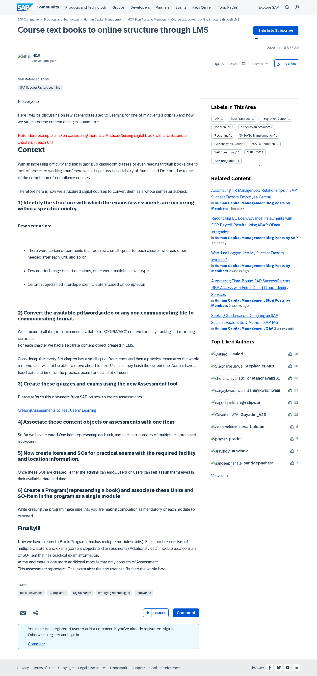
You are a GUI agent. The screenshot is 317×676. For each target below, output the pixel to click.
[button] (278, 64)
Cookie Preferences (165, 668)
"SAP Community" (225, 152)
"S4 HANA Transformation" (257, 135)
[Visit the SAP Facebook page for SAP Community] (270, 668)
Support (138, 668)
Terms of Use (43, 668)
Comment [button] (186, 613)
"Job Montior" (222, 127)
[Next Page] (258, 166)
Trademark (118, 668)
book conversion (31, 593)
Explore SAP (269, 7)
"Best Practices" (240, 119)
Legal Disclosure (91, 668)
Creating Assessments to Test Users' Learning (57, 410)
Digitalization (82, 593)
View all (218, 476)
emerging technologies (114, 593)
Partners (163, 7)
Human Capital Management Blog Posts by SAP (256, 238)
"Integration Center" (274, 119)
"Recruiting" (221, 135)
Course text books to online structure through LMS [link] (205, 19)
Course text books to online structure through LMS (113, 29)
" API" (216, 119)
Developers (140, 7)
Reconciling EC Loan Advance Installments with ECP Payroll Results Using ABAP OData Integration (251, 225)
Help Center (202, 7)
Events (181, 7)
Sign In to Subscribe (275, 30)
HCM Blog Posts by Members (147, 19)
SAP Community (29, 19)
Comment (36, 644)
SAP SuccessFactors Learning (40, 87)
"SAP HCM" (254, 152)
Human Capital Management (103, 19)
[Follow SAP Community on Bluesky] (279, 668)
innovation (144, 593)
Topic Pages (228, 7)
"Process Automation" (255, 127)
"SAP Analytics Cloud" (228, 144)
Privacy (23, 668)
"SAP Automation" (264, 144)
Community (47, 7)
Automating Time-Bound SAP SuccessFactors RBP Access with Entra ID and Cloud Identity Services (250, 288)
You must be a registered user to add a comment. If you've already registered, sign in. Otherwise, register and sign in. (101, 632)
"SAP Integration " (225, 161)
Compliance (58, 593)
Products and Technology (85, 7)
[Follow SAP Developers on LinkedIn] (296, 668)
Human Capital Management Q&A (244, 328)
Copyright (66, 668)
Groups (118, 7)
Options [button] (255, 38)
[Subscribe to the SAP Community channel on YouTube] (288, 668)
